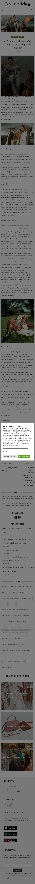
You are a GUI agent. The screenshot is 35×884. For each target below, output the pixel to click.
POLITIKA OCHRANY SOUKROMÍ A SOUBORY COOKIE (15, 449)
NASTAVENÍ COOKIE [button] (10, 456)
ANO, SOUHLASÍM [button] (24, 456)
